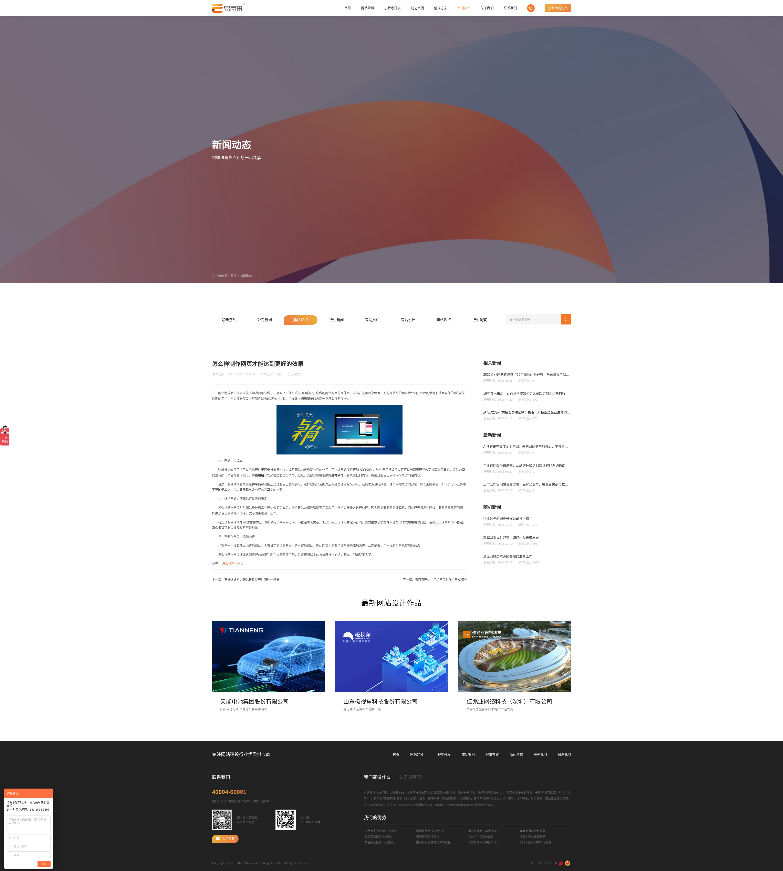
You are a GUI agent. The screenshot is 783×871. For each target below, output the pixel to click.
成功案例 (468, 754)
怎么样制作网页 (232, 563)
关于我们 (540, 754)
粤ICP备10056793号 (544, 863)
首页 (233, 275)
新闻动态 (247, 275)
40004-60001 (229, 792)
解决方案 (492, 754)
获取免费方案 (558, 8)
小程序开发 (442, 754)
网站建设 (416, 754)
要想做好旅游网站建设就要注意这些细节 (251, 579)
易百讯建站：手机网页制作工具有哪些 (441, 579)
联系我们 (564, 754)
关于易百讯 (410, 777)
